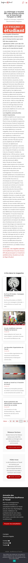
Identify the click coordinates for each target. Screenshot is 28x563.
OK (14, 560)
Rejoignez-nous (15, 447)
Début (5, 421)
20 (13, 421)
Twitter (5, 545)
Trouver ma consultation (12, 524)
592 (17, 421)
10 (10, 421)
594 (25, 421)
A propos (6, 534)
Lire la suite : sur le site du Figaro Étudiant (14, 253)
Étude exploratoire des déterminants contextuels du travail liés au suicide (13, 403)
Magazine (19, 21)
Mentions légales (8, 536)
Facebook (6, 543)
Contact (5, 541)
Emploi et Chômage (10, 19)
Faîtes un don (15, 476)
